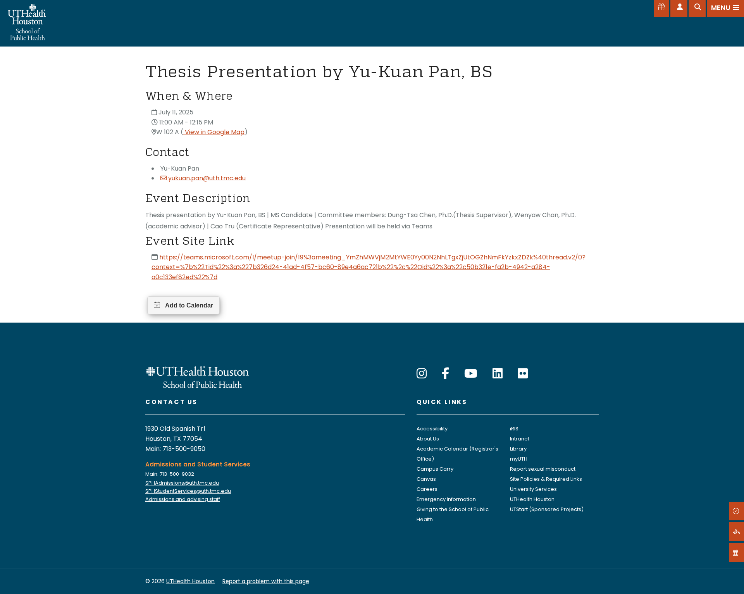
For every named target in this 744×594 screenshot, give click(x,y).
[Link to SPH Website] (197, 376)
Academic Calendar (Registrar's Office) (457, 454)
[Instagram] (422, 373)
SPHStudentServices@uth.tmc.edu (188, 491)
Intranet (519, 438)
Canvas (426, 479)
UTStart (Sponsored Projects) (547, 509)
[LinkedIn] (498, 373)
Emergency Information (446, 499)
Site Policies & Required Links (546, 479)
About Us (428, 438)
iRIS (514, 428)
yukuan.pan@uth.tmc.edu (207, 178)
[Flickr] (523, 373)
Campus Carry (435, 469)
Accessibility (432, 428)
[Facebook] (445, 373)
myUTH (518, 459)
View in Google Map (214, 132)
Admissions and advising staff (182, 499)
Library (518, 448)
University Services (533, 489)
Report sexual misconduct (542, 469)
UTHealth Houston (532, 499)
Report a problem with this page (265, 581)
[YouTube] (470, 373)
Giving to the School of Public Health (453, 514)
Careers (427, 489)
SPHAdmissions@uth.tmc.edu (182, 483)
